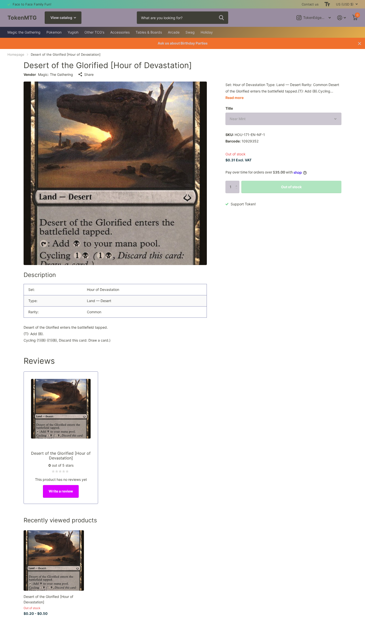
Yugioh (73, 32)
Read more (234, 97)
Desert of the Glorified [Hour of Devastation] (48, 599)
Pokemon (54, 32)
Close (359, 43)
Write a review (61, 491)
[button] (237, 182)
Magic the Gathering (23, 32)
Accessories (120, 32)
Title (229, 108)
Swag (190, 32)
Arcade (174, 32)
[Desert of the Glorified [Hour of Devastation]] (54, 560)
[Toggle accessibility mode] (327, 4)
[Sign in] (341, 17)
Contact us (310, 4)
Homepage (15, 54)
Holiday (207, 32)
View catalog (61, 17)
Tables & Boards (149, 32)
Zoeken (221, 17)
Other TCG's (94, 32)
